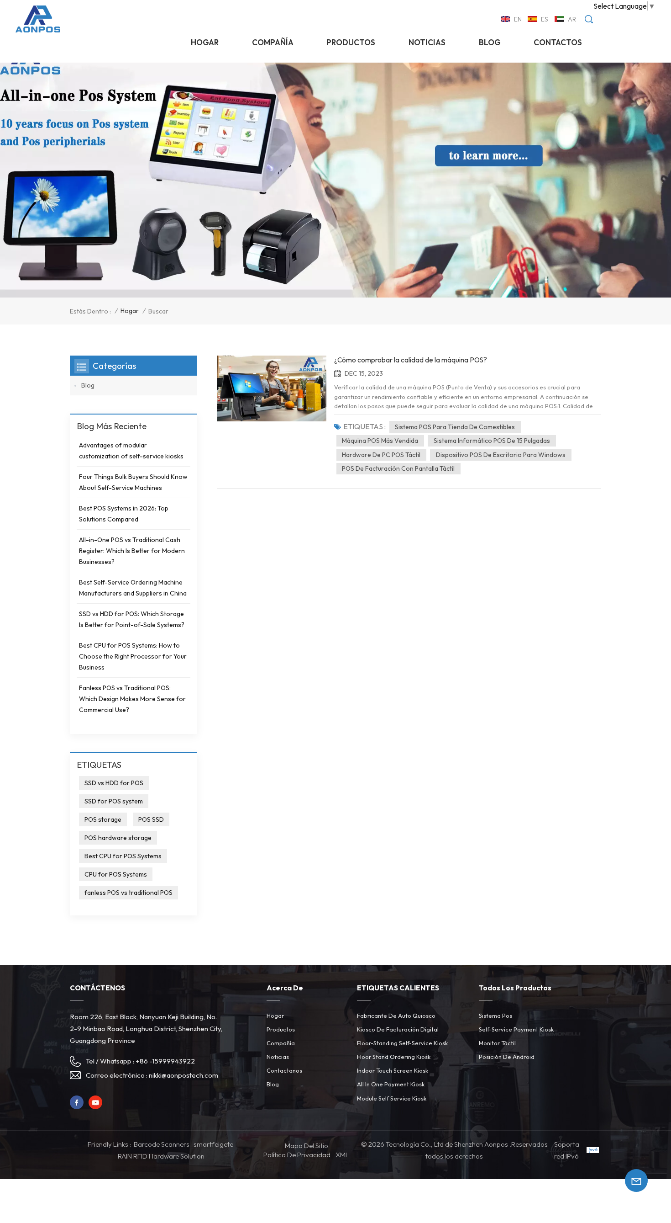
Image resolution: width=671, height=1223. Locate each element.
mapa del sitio (306, 1145)
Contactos (558, 42)
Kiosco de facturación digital (398, 1029)
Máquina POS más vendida (380, 440)
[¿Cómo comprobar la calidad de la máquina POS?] (271, 388)
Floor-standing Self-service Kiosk (402, 1043)
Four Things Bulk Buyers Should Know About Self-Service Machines (133, 482)
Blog (490, 42)
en (518, 19)
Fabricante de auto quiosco (396, 1015)
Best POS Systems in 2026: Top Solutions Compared (123, 513)
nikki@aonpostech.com (183, 1075)
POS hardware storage (118, 838)
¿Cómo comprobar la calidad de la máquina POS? (410, 360)
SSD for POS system (113, 801)
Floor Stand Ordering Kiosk (393, 1056)
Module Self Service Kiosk (391, 1098)
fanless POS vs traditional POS (128, 892)
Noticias (278, 1056)
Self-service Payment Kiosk (516, 1029)
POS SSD (151, 819)
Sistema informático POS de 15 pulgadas (492, 440)
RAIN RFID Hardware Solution (161, 1156)
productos (350, 42)
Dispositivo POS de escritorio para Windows (501, 455)
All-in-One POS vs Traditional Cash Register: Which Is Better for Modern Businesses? (132, 551)
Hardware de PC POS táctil (381, 455)
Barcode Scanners (161, 1144)
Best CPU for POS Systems (123, 856)
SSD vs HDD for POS (113, 783)
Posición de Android (507, 1056)
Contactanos (284, 1070)
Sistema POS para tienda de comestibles (455, 427)
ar (572, 19)
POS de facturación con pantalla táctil (398, 468)
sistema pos (495, 1015)
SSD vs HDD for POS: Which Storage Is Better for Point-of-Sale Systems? (131, 619)
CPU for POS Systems (115, 874)
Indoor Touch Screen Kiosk (392, 1070)
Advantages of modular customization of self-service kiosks (131, 450)
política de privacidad (296, 1154)
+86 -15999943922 (165, 1061)
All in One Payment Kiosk (391, 1084)
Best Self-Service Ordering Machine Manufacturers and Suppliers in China (133, 587)
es (544, 19)
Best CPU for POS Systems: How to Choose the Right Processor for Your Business (133, 656)
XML (342, 1154)
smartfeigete (213, 1144)
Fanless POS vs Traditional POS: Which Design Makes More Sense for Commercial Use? (132, 699)
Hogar (205, 42)
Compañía (273, 42)
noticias (427, 42)
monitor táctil (497, 1043)
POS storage (102, 819)
